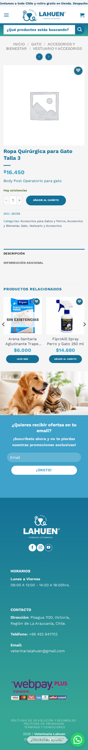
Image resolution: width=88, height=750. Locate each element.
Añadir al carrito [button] (65, 359)
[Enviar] (79, 29)
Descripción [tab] (14, 253)
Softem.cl (56, 739)
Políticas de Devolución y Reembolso (43, 720)
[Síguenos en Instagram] (40, 547)
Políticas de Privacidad (44, 723)
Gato (36, 44)
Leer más (22, 359)
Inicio (19, 44)
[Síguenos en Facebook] (32, 547)
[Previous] (4, 333)
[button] (6, 15)
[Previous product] (48, 56)
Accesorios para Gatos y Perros (43, 221)
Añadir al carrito (46, 200)
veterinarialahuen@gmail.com (38, 651)
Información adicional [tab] (23, 263)
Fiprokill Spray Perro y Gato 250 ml (65, 341)
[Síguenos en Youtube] (48, 547)
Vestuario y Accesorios (57, 48)
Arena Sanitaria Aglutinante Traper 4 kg (22, 341)
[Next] (84, 333)
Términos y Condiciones (44, 727)
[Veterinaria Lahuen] (44, 15)
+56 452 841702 (43, 634)
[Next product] (39, 56)
